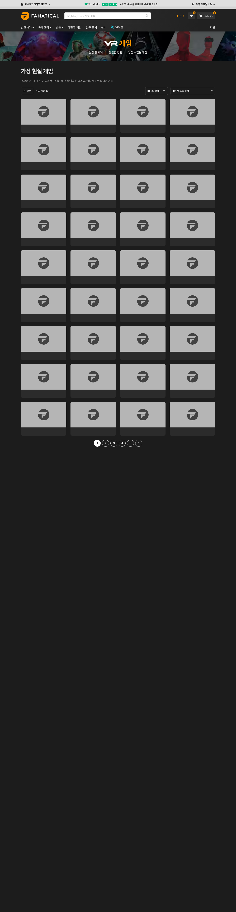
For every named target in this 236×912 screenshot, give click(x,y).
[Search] (147, 15)
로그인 (180, 15)
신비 (103, 27)
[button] (35, 4)
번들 (58, 27)
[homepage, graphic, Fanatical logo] (40, 16)
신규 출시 (91, 27)
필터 (29, 90)
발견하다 (26, 27)
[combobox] (118, 15)
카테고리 (43, 27)
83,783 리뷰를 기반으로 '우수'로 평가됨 (139, 4)
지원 (212, 27)
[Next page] (138, 443)
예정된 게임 (75, 27)
